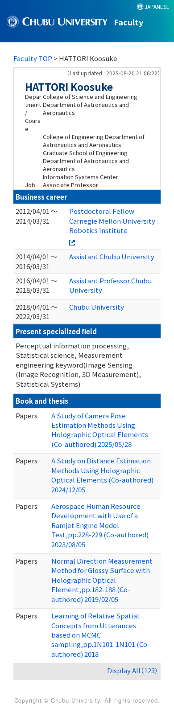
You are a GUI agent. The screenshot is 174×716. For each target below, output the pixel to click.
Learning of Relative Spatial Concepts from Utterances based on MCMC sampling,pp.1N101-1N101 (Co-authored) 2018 (100, 635)
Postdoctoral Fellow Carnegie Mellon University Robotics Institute (112, 220)
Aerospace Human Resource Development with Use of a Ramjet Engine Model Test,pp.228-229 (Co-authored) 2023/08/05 (100, 525)
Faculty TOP (32, 58)
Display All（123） (132, 670)
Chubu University (96, 306)
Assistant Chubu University (111, 256)
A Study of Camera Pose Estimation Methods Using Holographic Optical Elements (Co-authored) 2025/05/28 (99, 430)
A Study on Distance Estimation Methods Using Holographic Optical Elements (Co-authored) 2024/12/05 (102, 475)
